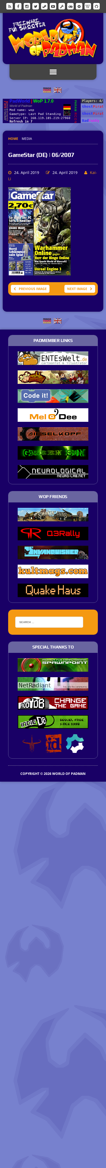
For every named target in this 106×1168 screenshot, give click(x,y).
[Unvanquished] (53, 556)
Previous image (33, 289)
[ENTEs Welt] (53, 361)
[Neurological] (53, 475)
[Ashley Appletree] (53, 380)
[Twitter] (35, 6)
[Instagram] (27, 6)
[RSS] (9, 6)
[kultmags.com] (53, 575)
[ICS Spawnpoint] (53, 668)
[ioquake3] (31, 749)
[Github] (96, 6)
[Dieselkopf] (53, 437)
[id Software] (53, 749)
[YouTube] (53, 6)
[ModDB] (62, 6)
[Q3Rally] (53, 537)
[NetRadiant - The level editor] (53, 687)
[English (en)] (58, 90)
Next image (77, 289)
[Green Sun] (53, 456)
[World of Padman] (53, 38)
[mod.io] (79, 6)
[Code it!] (53, 399)
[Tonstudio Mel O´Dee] (53, 418)
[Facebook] (18, 6)
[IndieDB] (70, 6)
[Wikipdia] (88, 6)
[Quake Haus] (53, 594)
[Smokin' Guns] (53, 518)
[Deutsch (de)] (47, 90)
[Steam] (44, 6)
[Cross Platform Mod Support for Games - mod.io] (75, 749)
